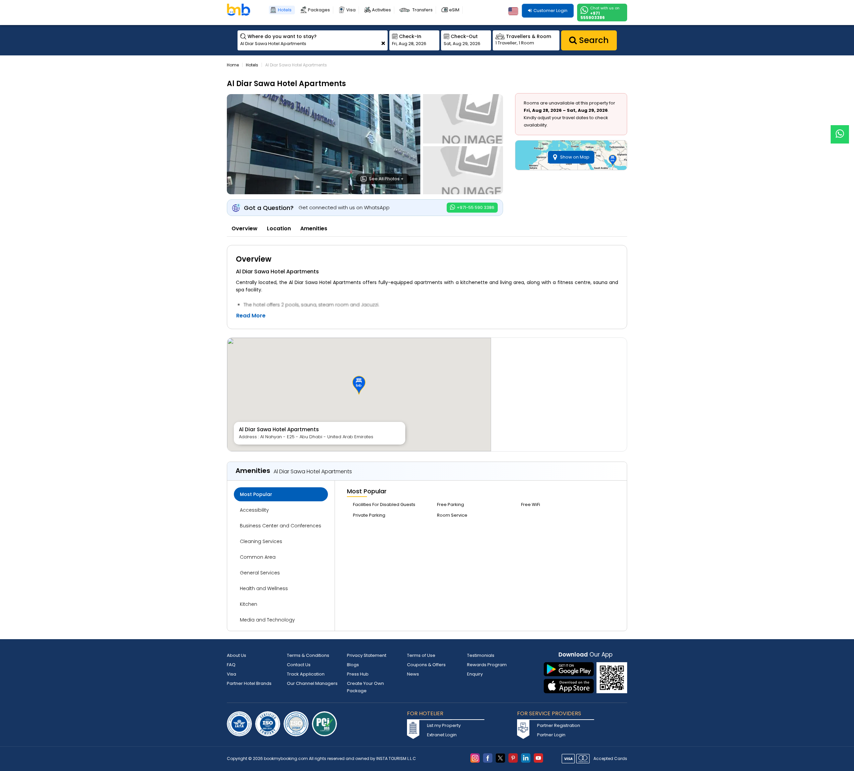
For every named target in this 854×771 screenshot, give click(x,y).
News (413, 674)
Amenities (313, 228)
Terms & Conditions (308, 655)
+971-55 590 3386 (475, 207)
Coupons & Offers (426, 665)
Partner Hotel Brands (249, 683)
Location (279, 228)
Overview (245, 228)
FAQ (231, 665)
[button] (359, 385)
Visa (351, 10)
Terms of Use (421, 655)
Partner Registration (558, 725)
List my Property (444, 725)
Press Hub (358, 674)
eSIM (454, 10)
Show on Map (574, 157)
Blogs (353, 665)
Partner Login (551, 735)
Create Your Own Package (365, 687)
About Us (236, 655)
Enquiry (475, 674)
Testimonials (480, 655)
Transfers (422, 10)
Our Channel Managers (312, 683)
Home (233, 65)
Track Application (306, 674)
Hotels (285, 10)
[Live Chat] (840, 130)
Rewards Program (487, 665)
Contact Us (299, 665)
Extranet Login (442, 735)
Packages (319, 10)
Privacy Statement (366, 655)
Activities (381, 10)
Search (593, 40)
